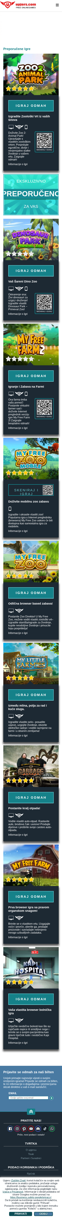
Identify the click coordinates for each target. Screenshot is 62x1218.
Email (13, 1093)
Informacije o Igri (18, 164)
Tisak (31, 1154)
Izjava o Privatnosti (13, 1191)
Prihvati (21, 1213)
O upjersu (31, 1149)
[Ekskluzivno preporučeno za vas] (31, 194)
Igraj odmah (31, 105)
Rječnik (31, 1173)
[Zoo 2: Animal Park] (1, 29)
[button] (31, 1112)
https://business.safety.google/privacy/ (30, 1197)
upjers (18, 5)
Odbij (43, 1213)
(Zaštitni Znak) (18, 1180)
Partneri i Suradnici (31, 1158)
